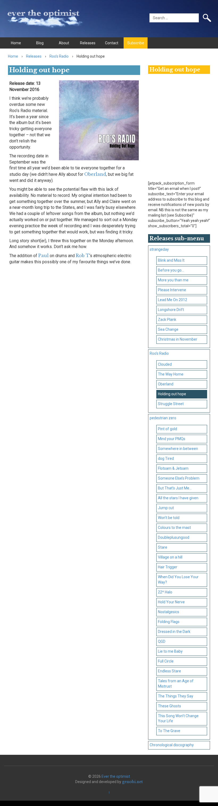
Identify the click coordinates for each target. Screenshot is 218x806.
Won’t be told (168, 518)
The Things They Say (175, 696)
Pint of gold (167, 429)
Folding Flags (168, 622)
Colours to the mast (174, 527)
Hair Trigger (167, 567)
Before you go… (171, 270)
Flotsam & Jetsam (173, 468)
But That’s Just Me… (175, 488)
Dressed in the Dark (174, 631)
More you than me (173, 280)
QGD (161, 641)
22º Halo (165, 592)
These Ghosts (169, 706)
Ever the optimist (116, 776)
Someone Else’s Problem (178, 478)
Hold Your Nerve (171, 602)
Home (16, 43)
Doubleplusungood (173, 537)
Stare (162, 547)
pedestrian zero (163, 418)
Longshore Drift (171, 310)
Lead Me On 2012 (172, 300)
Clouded (165, 364)
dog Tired (166, 458)
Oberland (95, 174)
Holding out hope (172, 394)
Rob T (82, 255)
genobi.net (132, 781)
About (64, 43)
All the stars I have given (178, 498)
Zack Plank (167, 319)
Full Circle (166, 661)
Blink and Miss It (171, 260)
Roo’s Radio (59, 56)
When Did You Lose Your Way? (178, 579)
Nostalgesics (168, 612)
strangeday (159, 249)
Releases (87, 43)
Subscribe (135, 43)
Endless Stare (169, 671)
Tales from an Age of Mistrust (176, 683)
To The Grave (169, 731)
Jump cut (166, 508)
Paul (43, 255)
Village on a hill (170, 557)
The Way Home (170, 374)
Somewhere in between (178, 448)
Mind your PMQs (171, 439)
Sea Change (168, 329)
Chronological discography (172, 745)
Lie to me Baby (170, 651)
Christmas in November (177, 339)
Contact (111, 43)
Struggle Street (171, 404)
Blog (40, 43)
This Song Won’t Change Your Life (178, 718)
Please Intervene (172, 290)
